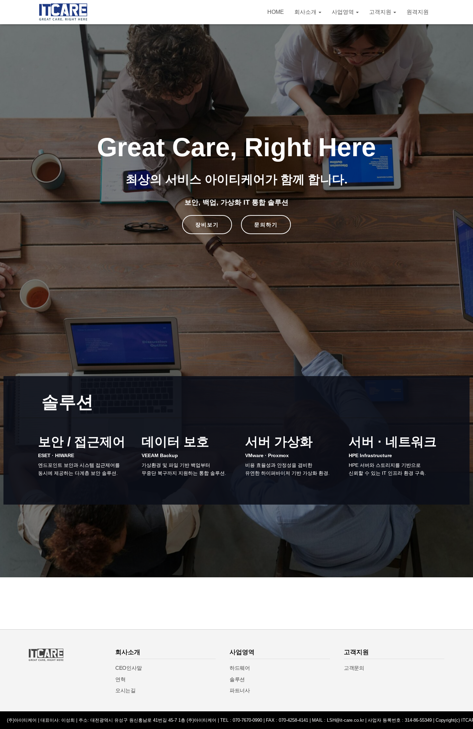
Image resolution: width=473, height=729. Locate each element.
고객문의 (354, 668)
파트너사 (240, 690)
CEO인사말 (128, 668)
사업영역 (343, 12)
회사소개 (306, 12)
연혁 (120, 679)
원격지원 (418, 12)
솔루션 (237, 679)
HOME (275, 12)
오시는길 (125, 690)
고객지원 (381, 12)
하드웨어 (240, 668)
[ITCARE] (63, 12)
